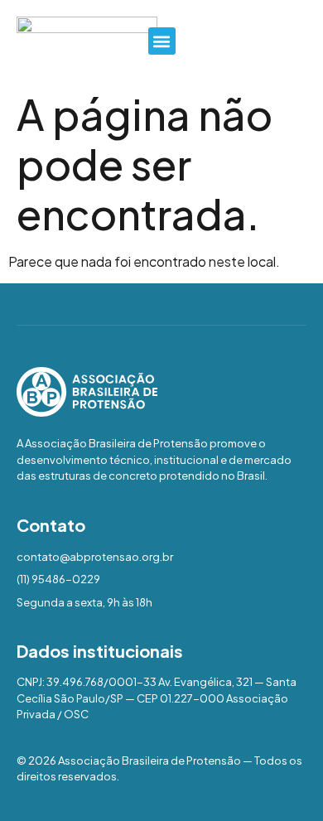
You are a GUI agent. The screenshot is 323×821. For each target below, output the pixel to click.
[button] (162, 41)
